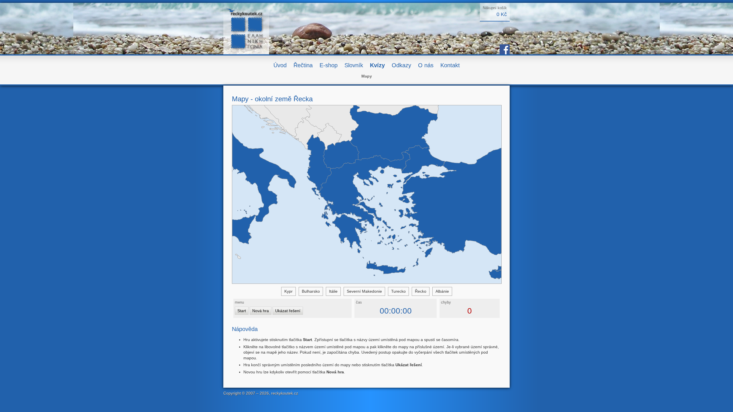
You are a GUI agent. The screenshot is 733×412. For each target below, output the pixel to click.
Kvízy (377, 65)
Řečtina (303, 65)
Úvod (280, 65)
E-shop (329, 65)
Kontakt (450, 65)
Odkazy (401, 65)
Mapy (366, 76)
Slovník (353, 65)
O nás (426, 65)
